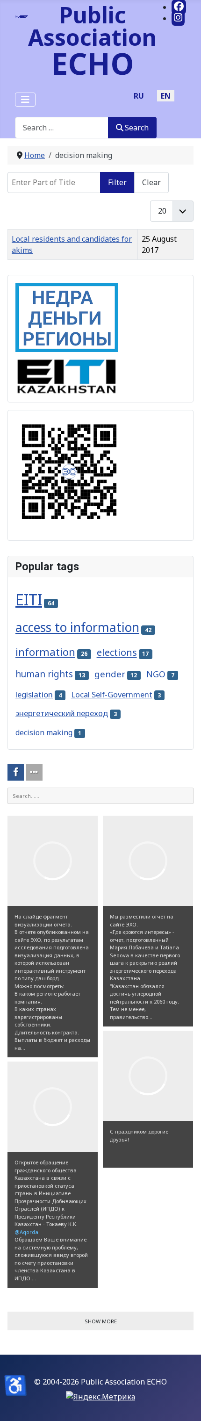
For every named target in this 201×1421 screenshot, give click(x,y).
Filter (117, 182)
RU (139, 96)
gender (109, 674)
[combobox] (61, 127)
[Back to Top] (185, 1404)
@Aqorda (26, 1231)
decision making (43, 732)
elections (117, 652)
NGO (155, 674)
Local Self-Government (111, 694)
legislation (34, 694)
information (45, 652)
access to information (77, 627)
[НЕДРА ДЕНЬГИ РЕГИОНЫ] (66, 316)
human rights (44, 674)
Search (137, 127)
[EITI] (66, 372)
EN (166, 96)
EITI (28, 599)
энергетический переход (61, 713)
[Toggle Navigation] (25, 100)
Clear (151, 182)
